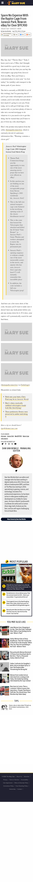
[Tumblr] (12, 444)
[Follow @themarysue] (2, 444)
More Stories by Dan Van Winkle (16, 519)
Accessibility (24, 779)
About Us (19, 776)
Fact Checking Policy (22, 786)
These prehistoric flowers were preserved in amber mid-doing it (16, 414)
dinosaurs (3, 436)
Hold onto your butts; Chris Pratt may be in (16, 397)
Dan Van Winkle (6, 31)
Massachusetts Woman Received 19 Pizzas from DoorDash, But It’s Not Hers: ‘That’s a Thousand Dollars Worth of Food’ (20, 655)
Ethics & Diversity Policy (21, 783)
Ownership (12, 789)
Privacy (5, 779)
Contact (19, 789)
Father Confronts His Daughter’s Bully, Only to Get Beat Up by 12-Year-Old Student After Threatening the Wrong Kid (20, 666)
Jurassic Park (10, 436)
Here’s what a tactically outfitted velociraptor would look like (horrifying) (15, 405)
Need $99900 (18, 436)
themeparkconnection (14, 130)
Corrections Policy (8, 786)
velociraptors (4, 438)
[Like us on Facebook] (5, 444)
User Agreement (7, 783)
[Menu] (2, 3)
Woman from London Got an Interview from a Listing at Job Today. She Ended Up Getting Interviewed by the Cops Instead (20, 678)
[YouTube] (15, 444)
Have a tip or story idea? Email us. (20, 705)
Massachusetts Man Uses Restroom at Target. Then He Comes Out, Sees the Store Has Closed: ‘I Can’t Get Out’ (18, 611)
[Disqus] (16, 739)
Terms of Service (14, 779)
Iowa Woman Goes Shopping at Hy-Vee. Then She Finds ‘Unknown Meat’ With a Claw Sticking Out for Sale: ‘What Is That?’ (20, 630)
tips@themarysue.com (9, 428)
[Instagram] (9, 444)
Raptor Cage (26, 436)
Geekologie (25, 385)
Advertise (26, 776)
